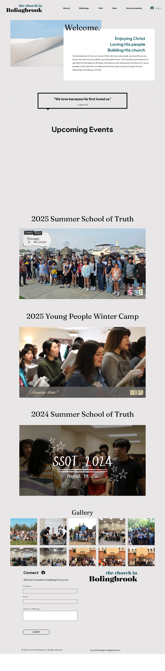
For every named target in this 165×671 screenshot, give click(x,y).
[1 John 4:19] (84, 115)
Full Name (27, 586)
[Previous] (10, 103)
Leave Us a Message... (32, 609)
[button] (142, 296)
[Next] (154, 103)
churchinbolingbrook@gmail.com (105, 650)
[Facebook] (43, 572)
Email (25, 597)
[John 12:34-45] (80, 115)
